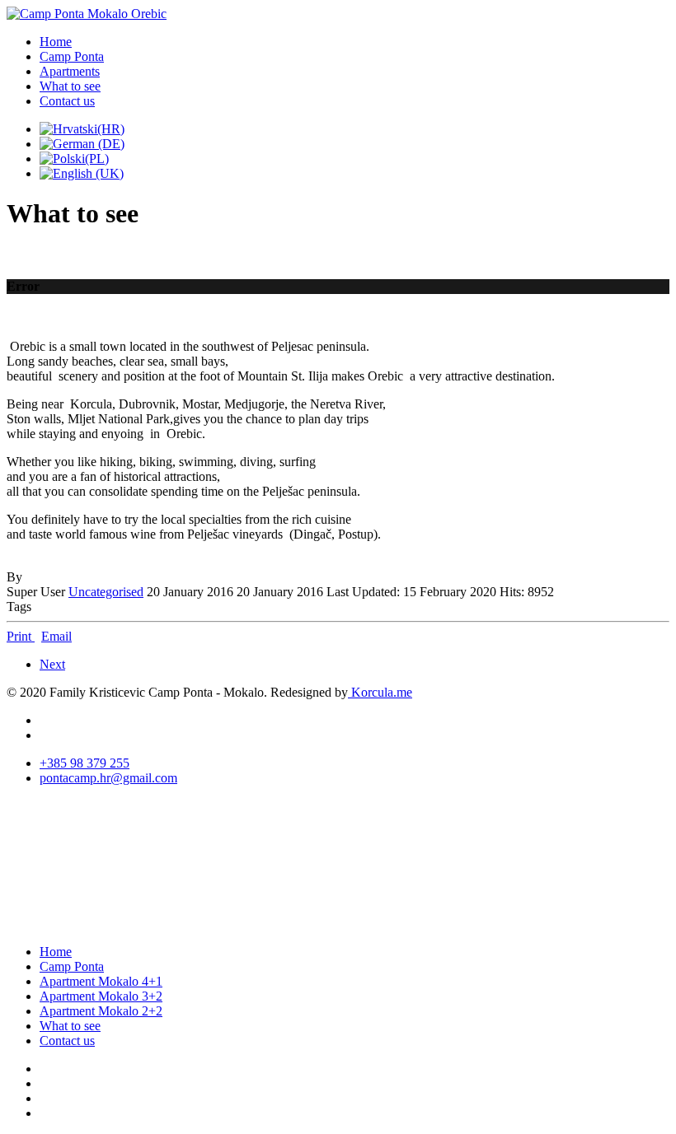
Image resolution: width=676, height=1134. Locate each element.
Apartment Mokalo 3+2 (101, 996)
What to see (70, 86)
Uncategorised (105, 592)
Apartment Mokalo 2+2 (101, 1011)
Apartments (70, 71)
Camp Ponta (72, 56)
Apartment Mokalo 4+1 (101, 981)
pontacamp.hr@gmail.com (108, 778)
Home (56, 42)
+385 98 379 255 (84, 763)
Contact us (67, 101)
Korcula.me (380, 692)
